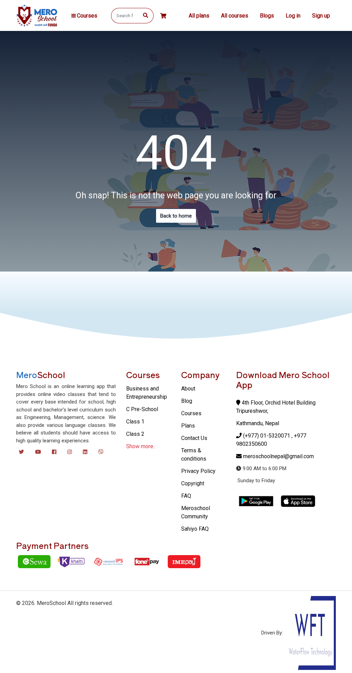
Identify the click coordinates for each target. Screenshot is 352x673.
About (188, 388)
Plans (188, 425)
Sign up (321, 15)
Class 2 (135, 434)
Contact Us (194, 438)
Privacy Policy (198, 471)
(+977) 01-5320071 (267, 435)
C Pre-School (142, 409)
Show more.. (140, 446)
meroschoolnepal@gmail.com (278, 456)
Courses (191, 413)
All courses (234, 15)
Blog (186, 401)
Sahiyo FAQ (195, 529)
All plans (199, 15)
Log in (293, 15)
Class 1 (135, 421)
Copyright (192, 483)
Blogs (267, 15)
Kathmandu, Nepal (257, 423)
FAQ (186, 496)
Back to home (176, 216)
